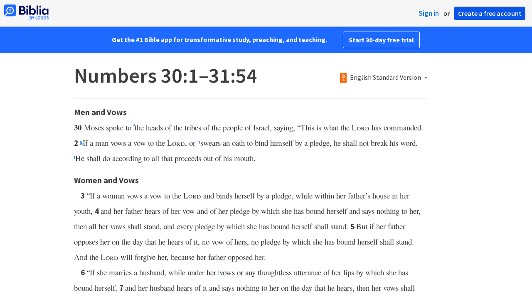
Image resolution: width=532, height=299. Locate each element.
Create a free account (490, 13)
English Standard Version (385, 77)
